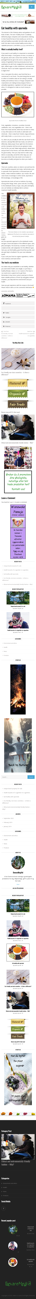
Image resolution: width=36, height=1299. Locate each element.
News (5, 651)
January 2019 (7, 826)
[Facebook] (3, 1209)
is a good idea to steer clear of (21, 136)
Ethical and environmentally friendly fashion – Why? (17, 443)
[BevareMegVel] (11, 6)
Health (5, 647)
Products (6, 655)
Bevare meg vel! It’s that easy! (10, 412)
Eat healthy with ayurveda (11, 574)
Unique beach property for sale (12, 566)
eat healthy (11, 291)
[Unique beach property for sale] (18, 598)
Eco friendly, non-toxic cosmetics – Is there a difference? (15, 373)
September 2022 (9, 818)
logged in (12, 502)
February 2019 (8, 822)
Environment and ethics (10, 643)
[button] (32, 7)
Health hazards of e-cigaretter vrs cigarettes (16, 570)
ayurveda (23, 45)
